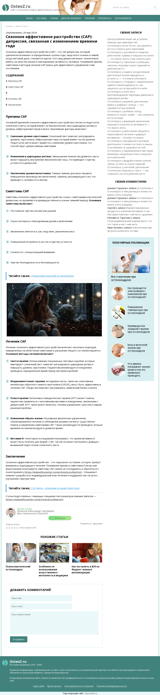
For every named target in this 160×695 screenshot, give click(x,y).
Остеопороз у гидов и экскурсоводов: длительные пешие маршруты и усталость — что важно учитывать (128, 75)
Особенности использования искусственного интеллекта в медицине (53, 571)
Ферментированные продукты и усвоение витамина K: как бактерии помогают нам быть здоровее (129, 211)
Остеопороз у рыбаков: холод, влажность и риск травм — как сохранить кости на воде (130, 114)
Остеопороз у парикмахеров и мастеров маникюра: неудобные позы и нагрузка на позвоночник (130, 154)
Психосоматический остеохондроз (18, 568)
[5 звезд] (17, 528)
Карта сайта (38, 686)
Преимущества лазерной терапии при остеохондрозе (139, 328)
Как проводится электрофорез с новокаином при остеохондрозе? (137, 292)
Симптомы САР (14, 87)
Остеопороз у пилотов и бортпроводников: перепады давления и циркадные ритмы (130, 95)
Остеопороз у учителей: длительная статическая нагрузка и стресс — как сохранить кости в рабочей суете (128, 170)
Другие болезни (71, 18)
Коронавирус (123, 18)
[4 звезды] (15, 528)
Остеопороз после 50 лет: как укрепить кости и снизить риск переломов (129, 47)
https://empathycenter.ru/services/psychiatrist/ (53, 472)
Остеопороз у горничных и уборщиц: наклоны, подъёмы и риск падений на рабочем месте (128, 65)
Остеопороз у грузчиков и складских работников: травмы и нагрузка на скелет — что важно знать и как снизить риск (130, 55)
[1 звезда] (7, 528)
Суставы (41, 18)
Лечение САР (14, 98)
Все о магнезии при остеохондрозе (123, 278)
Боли (29, 18)
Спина (54, 18)
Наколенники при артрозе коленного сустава (129, 229)
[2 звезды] (9, 528)
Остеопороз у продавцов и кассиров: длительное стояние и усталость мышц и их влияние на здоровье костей (129, 144)
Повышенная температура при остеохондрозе (138, 309)
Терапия (90, 18)
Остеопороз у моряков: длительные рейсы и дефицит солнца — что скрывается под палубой (127, 105)
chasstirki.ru (91, 693)
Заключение (13, 104)
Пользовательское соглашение (79, 686)
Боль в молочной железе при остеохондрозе (137, 347)
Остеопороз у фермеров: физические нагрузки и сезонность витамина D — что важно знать (128, 124)
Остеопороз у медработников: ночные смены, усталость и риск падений (129, 162)
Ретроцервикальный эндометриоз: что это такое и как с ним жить (129, 222)
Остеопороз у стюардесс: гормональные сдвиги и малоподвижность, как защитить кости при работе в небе (130, 85)
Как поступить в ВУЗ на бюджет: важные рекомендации (85, 569)
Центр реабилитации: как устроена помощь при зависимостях (127, 40)
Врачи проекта (54, 686)
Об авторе (60, 518)
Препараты (104, 18)
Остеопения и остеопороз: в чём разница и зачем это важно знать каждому (130, 191)
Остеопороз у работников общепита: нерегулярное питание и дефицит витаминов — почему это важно (128, 134)
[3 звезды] (12, 528)
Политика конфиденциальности (112, 686)
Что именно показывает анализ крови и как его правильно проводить (139, 369)
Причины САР (14, 81)
